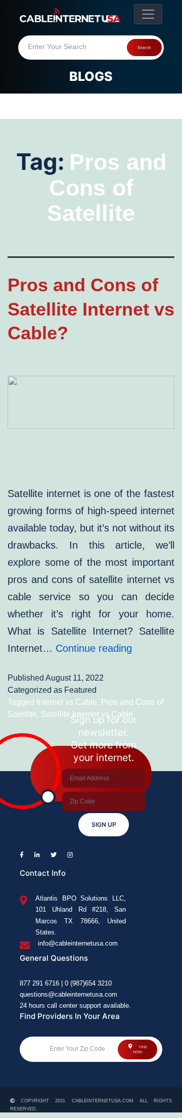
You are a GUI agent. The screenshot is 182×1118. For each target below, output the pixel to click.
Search (144, 47)
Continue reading (94, 648)
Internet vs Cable (66, 702)
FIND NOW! (140, 1050)
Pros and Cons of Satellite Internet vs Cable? (91, 309)
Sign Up (104, 824)
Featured (80, 690)
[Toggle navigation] (148, 14)
